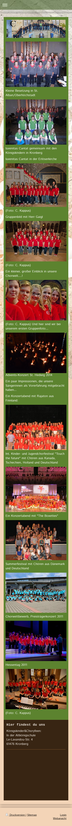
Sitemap (32, 814)
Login (63, 814)
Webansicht (59, 818)
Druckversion (17, 814)
